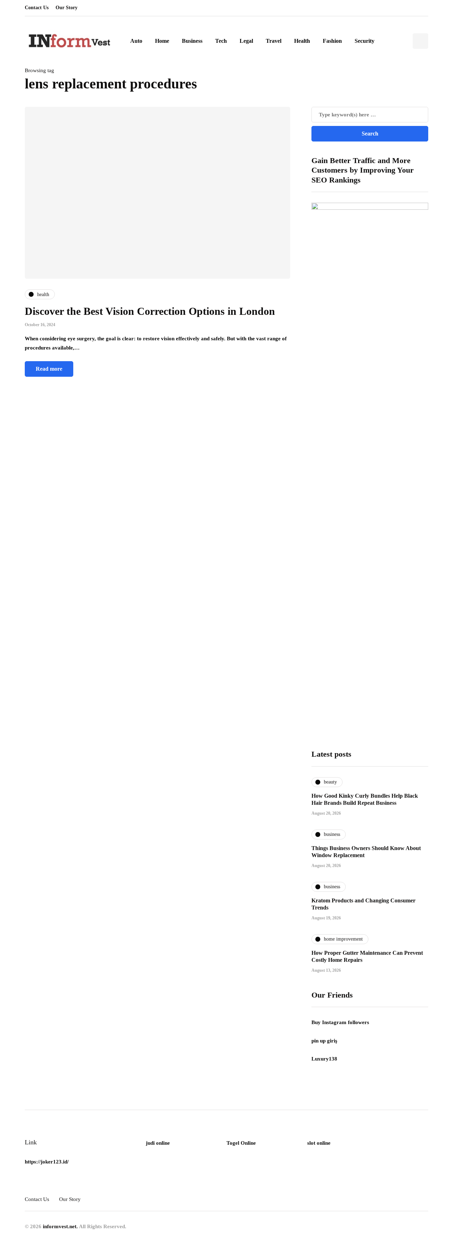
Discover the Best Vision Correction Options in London (150, 311)
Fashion (332, 41)
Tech (221, 41)
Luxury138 (324, 1059)
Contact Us (36, 7)
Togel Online (241, 1143)
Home (162, 41)
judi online (158, 1143)
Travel (273, 41)
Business (192, 41)
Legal (246, 41)
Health (302, 41)
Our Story (67, 7)
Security (364, 41)
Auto (136, 41)
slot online (319, 1143)
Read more (49, 369)
